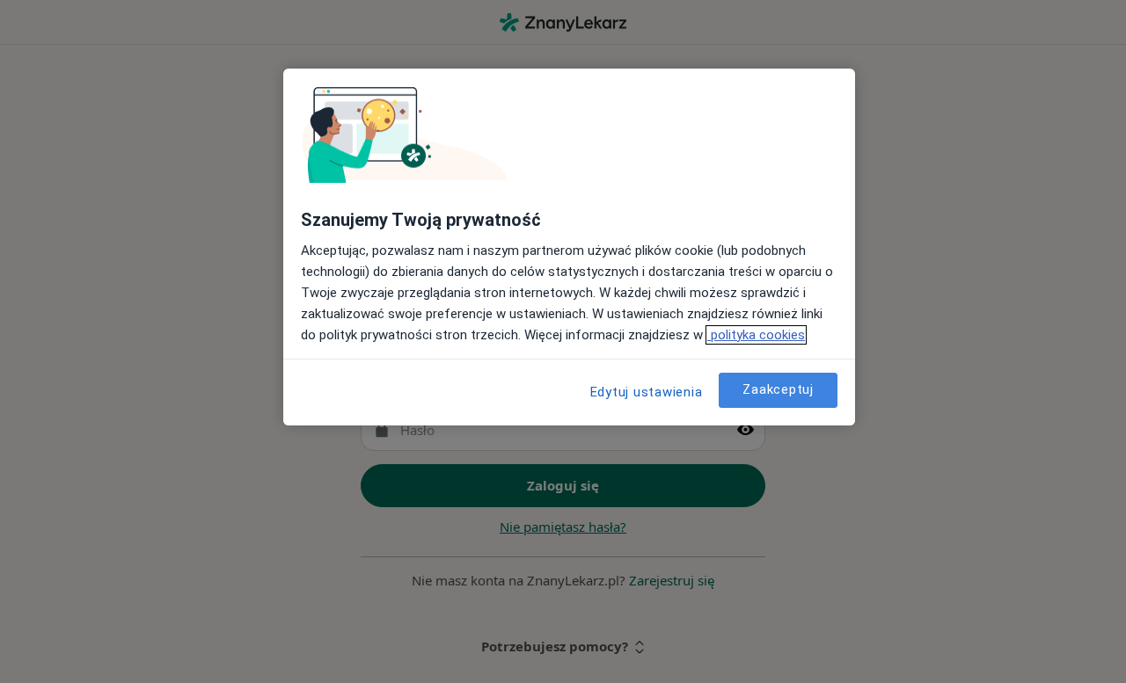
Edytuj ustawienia (646, 392)
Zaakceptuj (778, 389)
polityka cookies (756, 335)
